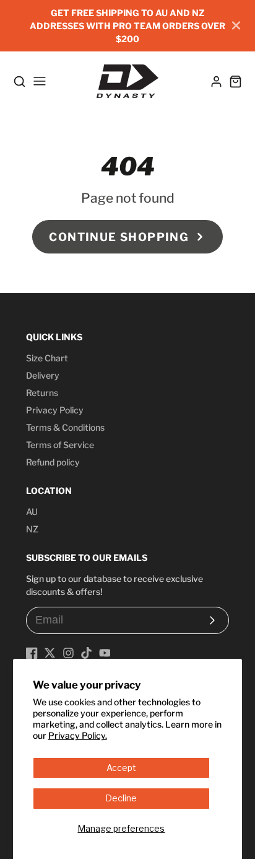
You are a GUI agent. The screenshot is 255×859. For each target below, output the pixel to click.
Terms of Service (60, 444)
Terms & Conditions (65, 427)
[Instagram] (68, 653)
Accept (121, 767)
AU (32, 511)
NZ (32, 529)
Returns (42, 392)
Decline (121, 798)
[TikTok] (86, 653)
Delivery (42, 375)
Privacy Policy (55, 410)
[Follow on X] (50, 653)
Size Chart (47, 358)
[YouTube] (105, 653)
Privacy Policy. (77, 735)
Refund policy (53, 462)
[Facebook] (32, 653)
